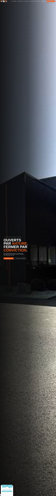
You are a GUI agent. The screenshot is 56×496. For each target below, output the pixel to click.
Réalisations (37, 1)
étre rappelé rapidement (20, 258)
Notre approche (20, 1)
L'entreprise (14, 1)
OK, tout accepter (7, 491)
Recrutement (43, 1)
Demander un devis (51, 1)
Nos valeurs (32, 1)
